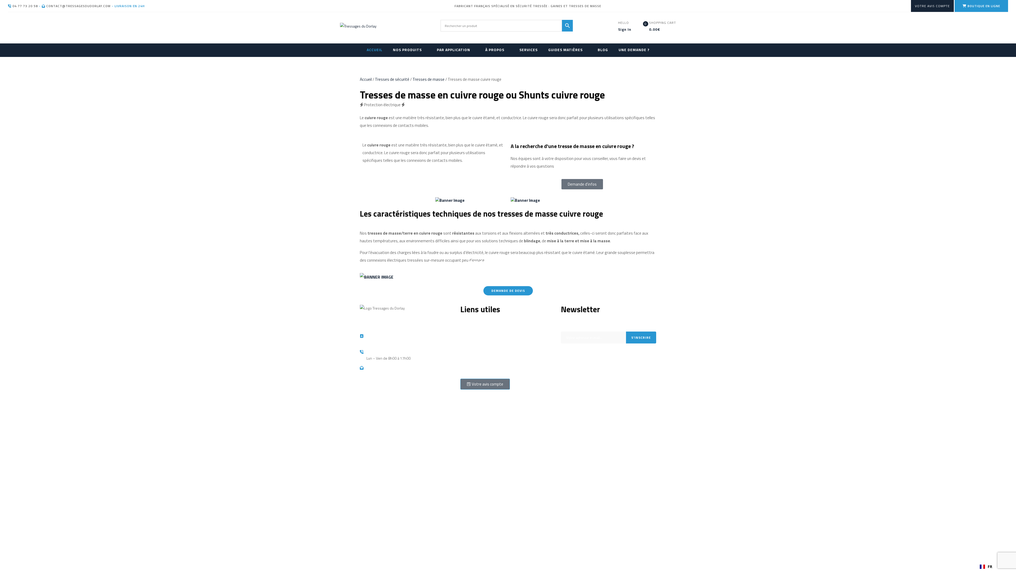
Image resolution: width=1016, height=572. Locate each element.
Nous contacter (472, 362)
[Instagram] (567, 378)
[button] (986, 566)
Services (467, 346)
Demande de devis (508, 290)
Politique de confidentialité (481, 354)
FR (990, 566)
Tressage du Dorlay (389, 406)
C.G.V (464, 370)
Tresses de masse (428, 79)
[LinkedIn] (581, 378)
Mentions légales (474, 330)
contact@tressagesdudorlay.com (78, 5)
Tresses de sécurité (392, 79)
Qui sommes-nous (475, 322)
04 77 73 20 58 (24, 5)
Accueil (366, 79)
